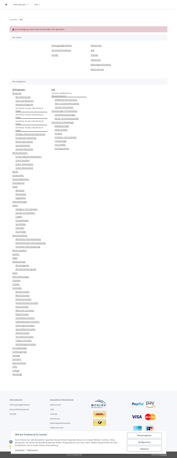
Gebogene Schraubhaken (26, 209)
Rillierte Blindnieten (24, 141)
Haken (15, 205)
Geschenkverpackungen (65, 114)
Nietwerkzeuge (18, 261)
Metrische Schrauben (25, 310)
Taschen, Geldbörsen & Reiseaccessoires (62, 94)
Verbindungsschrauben (26, 344)
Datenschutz (32, 450)
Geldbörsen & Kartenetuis (66, 99)
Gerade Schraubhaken (25, 213)
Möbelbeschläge (62, 126)
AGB (92, 50)
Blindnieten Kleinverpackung (28, 239)
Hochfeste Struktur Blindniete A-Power (30, 109)
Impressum (19, 450)
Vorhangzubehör (62, 148)
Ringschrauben (22, 314)
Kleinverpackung (19, 235)
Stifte (14, 366)
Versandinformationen (61, 50)
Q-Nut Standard (22, 160)
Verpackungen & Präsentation (64, 111)
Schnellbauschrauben (25, 318)
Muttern (16, 254)
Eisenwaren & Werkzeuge (63, 122)
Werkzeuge (17, 374)
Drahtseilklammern (20, 179)
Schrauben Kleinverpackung (28, 246)
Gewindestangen (19, 201)
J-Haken (19, 216)
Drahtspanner (18, 183)
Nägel (14, 258)
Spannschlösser (19, 363)
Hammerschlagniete (24, 104)
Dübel (15, 186)
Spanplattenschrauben (26, 329)
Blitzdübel (20, 190)
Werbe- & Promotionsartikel (67, 118)
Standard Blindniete (24, 149)
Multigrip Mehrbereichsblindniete (30, 134)
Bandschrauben (22, 291)
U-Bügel (15, 370)
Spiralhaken (21, 224)
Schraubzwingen (19, 348)
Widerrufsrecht (97, 69)
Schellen (16, 284)
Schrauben (17, 288)
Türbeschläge (60, 141)
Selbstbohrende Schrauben (27, 321)
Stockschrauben (22, 333)
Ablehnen (144, 449)
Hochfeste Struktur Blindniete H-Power (30, 116)
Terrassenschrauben (25, 336)
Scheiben (16, 280)
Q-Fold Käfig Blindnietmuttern (29, 156)
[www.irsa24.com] (6, 4)
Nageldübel (21, 198)
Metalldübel (21, 194)
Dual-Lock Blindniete (24, 100)
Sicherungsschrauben (25, 325)
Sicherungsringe (19, 351)
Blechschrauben (23, 295)
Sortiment (16, 359)
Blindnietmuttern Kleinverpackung (31, 243)
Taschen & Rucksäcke (64, 107)
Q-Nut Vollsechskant (24, 168)
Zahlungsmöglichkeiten (62, 45)
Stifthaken (20, 228)
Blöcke (15, 171)
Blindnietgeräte (22, 265)
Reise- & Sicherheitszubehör (67, 103)
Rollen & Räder (61, 129)
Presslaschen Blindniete (26, 138)
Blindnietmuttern (19, 153)
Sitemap (94, 55)
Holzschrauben (22, 306)
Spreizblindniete (23, 145)
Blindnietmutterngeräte (26, 269)
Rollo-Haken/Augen (20, 276)
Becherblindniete (23, 97)
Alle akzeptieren (144, 435)
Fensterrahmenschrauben (27, 303)
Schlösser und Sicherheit (65, 137)
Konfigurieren (144, 442)
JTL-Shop (163, 455)
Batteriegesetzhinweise (101, 64)
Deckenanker (18, 175)
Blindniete (16, 93)
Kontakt (55, 55)
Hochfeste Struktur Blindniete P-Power (30, 129)
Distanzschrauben (23, 299)
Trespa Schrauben (23, 340)
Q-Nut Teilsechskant (24, 164)
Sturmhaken (21, 231)
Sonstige (16, 355)
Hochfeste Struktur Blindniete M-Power (30, 122)
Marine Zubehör (19, 250)
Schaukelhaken (22, 220)
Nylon (14, 273)
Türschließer (60, 144)
